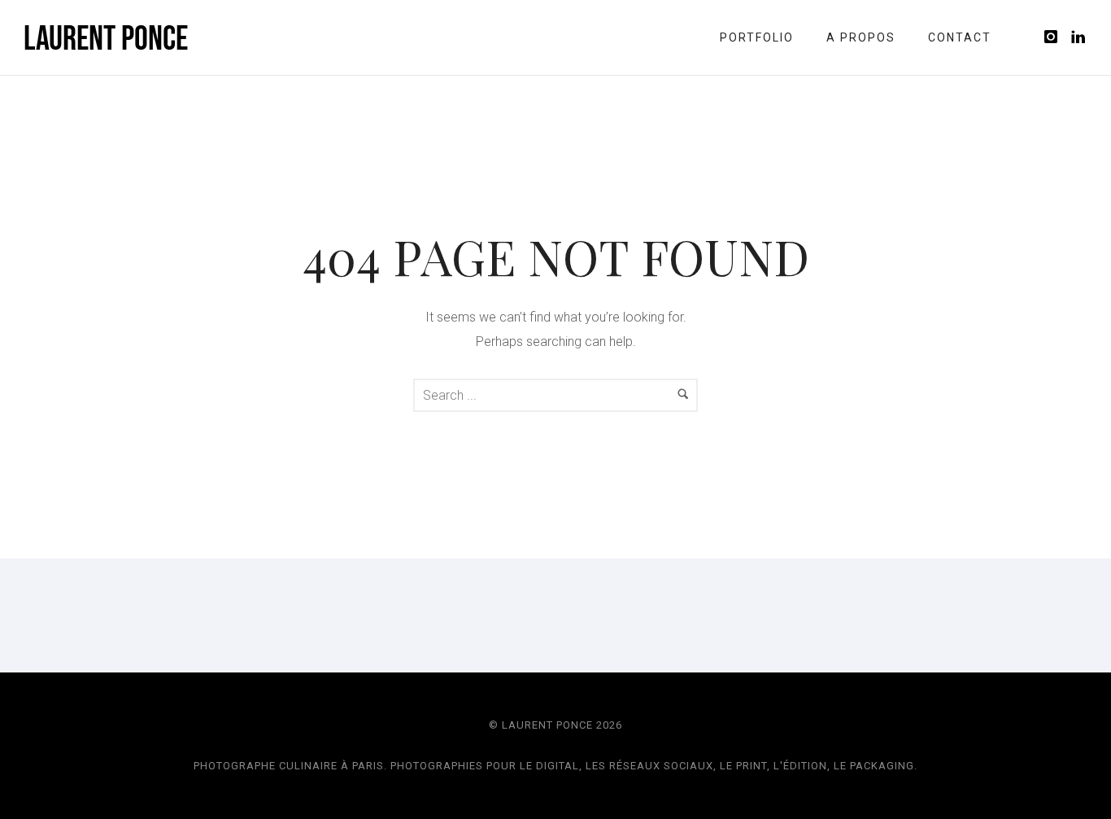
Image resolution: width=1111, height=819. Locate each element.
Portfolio (757, 37)
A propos (860, 37)
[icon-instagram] (1055, 37)
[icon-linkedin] (1079, 37)
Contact (959, 37)
